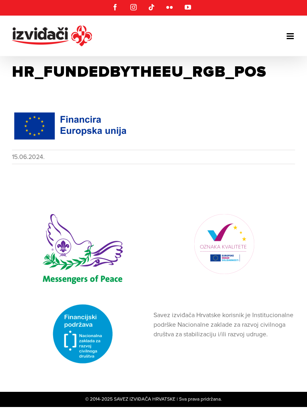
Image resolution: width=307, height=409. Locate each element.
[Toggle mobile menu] (291, 36)
